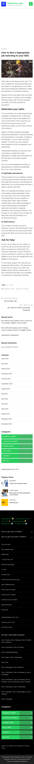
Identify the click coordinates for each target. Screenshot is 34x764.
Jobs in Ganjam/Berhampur (9, 652)
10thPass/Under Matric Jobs (10, 580)
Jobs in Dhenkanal (7, 647)
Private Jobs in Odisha (8, 590)
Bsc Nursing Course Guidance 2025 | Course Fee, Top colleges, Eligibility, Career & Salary (16, 322)
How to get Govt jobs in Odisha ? (14, 537)
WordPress (23, 761)
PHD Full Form (14, 503)
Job (7, 285)
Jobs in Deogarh (19, 647)
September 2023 (7, 384)
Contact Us (12, 746)
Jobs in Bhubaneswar (8, 585)
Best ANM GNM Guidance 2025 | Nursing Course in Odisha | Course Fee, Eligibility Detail (16, 329)
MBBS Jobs (5, 554)
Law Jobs (4, 521)
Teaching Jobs (6, 519)
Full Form (7, 451)
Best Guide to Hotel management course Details (20, 494)
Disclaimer (20, 746)
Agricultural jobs (6, 605)
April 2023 (4, 409)
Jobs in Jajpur (5, 657)
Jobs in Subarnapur (19, 672)
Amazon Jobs (5, 575)
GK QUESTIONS (6, 627)
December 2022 (6, 419)
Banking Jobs (6, 524)
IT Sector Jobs (19, 524)
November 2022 (6, 424)
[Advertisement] (17, 26)
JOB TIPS (4, 49)
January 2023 (5, 414)
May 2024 (4, 364)
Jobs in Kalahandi (19, 680)
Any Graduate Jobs (7, 549)
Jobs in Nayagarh (6, 692)
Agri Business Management (10, 335)
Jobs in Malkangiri (6, 687)
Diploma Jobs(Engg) (7, 565)
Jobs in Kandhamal (7, 680)
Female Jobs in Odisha (8, 595)
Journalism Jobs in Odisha (9, 600)
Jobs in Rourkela (18, 667)
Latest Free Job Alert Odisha (18, 483)
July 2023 (4, 394)
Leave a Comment (23, 289)
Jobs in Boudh (26, 640)
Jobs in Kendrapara (14, 682)
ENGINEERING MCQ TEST (10, 469)
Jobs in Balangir (16, 640)
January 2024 (5, 369)
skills (11, 285)
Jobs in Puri (4, 662)
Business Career (9, 436)
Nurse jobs (4, 610)
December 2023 (6, 374)
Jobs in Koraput (25, 682)
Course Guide (8, 446)
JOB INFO (6, 456)
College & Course (10, 441)
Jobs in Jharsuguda (16, 657)
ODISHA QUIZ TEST (8, 622)
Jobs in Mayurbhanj (19, 687)
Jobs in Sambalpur (7, 672)
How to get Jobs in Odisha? (11, 531)
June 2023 (4, 399)
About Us (4, 746)
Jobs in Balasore (6, 642)
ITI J (2, 570)
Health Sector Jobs (22, 519)
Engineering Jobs (18, 521)
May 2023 (4, 404)
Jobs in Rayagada (6, 667)
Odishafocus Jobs (15, 3)
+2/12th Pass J (6, 560)
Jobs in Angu (5, 640)
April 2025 (4, 359)
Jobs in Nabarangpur (19, 692)
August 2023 (5, 389)
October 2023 (6, 379)
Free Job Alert (6, 544)
